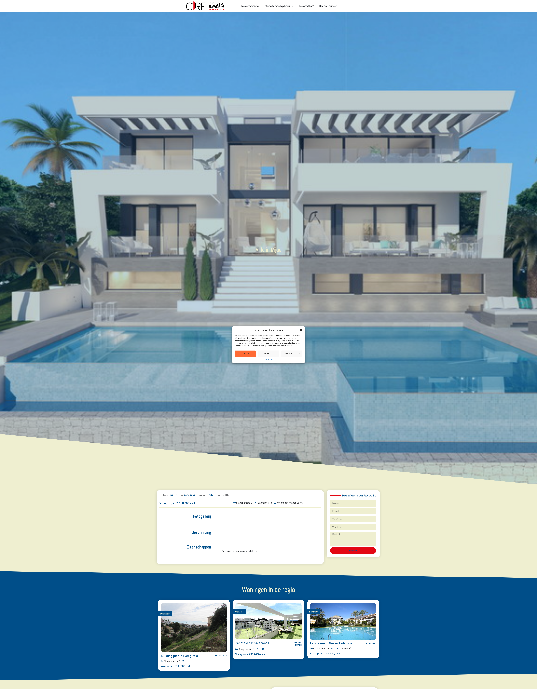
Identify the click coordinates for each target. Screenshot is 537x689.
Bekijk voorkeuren (291, 353)
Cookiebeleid (268, 359)
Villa (211, 494)
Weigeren (268, 353)
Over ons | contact (328, 6)
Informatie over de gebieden (277, 6)
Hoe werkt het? (306, 6)
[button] (301, 330)
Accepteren (245, 353)
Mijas (171, 494)
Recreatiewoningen (250, 6)
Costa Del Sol (189, 494)
